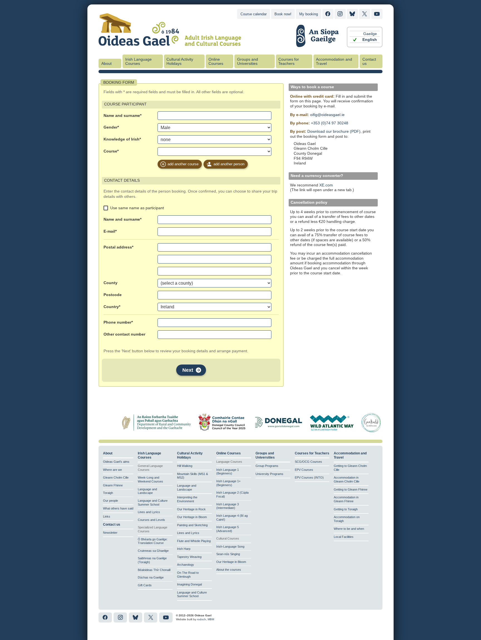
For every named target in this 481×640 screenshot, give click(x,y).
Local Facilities (344, 536)
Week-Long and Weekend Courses (150, 479)
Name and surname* (122, 116)
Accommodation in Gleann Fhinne (346, 499)
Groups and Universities (247, 61)
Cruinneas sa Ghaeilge (153, 550)
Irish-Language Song (230, 546)
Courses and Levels (151, 519)
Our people (110, 500)
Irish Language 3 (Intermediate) (227, 506)
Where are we (112, 469)
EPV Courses (304, 469)
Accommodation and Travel (334, 61)
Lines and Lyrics (149, 512)
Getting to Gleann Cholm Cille (350, 467)
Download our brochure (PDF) (333, 131)
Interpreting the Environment (187, 499)
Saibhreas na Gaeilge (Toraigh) (152, 560)
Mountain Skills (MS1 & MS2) (192, 475)
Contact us (369, 61)
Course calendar (253, 14)
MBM (211, 619)
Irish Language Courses (138, 61)
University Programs (269, 474)
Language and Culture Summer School (153, 502)
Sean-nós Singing (228, 554)
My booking (308, 14)
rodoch (201, 619)
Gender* (111, 127)
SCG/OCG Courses (308, 461)
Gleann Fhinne (113, 485)
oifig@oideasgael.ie (327, 115)
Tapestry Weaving (189, 556)
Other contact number (124, 334)
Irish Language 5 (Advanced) (227, 529)
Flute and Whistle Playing (194, 541)
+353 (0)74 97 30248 (329, 123)
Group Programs (267, 465)
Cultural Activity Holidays (179, 61)
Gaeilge (370, 34)
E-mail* (110, 231)
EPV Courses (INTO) (309, 477)
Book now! (282, 14)
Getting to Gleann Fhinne (350, 489)
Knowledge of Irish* (122, 139)
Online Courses (215, 61)
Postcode (113, 295)
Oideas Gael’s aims (116, 461)
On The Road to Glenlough (188, 574)
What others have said (118, 508)
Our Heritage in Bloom (192, 517)
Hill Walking (184, 465)
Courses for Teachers (288, 61)
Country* (112, 307)
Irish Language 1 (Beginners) (227, 471)
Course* (111, 151)
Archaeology (185, 564)
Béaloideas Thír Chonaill (154, 570)
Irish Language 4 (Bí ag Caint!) (232, 517)
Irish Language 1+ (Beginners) (228, 483)
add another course (183, 164)
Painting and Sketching (192, 525)
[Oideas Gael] (170, 43)
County (110, 283)
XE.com (326, 185)
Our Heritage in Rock (191, 509)
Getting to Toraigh (346, 509)
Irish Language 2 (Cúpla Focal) (232, 494)
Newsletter (110, 532)
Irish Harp (183, 548)
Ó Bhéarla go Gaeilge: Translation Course (153, 541)
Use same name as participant (137, 208)
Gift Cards (145, 585)
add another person (228, 164)
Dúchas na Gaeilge (151, 577)
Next (187, 370)
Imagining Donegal (189, 584)
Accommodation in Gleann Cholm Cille (346, 479)
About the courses (228, 569)
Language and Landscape (147, 491)
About (106, 63)
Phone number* (118, 322)
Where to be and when (349, 528)
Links (106, 516)
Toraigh (108, 492)
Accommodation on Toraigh (347, 519)
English (369, 40)
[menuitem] (365, 34)
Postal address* (118, 247)
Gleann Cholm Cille (116, 477)
